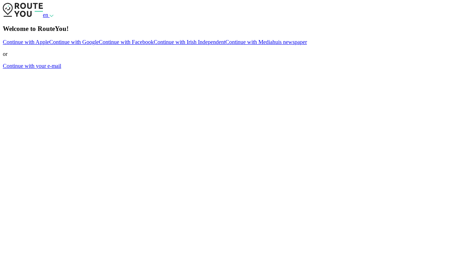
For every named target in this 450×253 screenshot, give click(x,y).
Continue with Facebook (126, 42)
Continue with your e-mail (32, 66)
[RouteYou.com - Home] (23, 15)
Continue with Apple (26, 42)
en (46, 15)
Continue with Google (74, 42)
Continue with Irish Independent (189, 42)
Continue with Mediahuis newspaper (266, 42)
